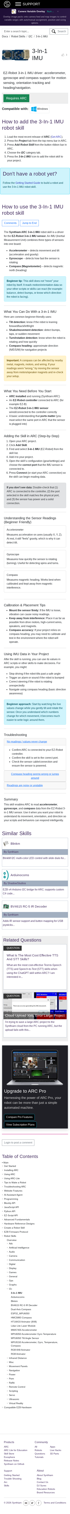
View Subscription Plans (20, 1124)
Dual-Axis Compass (21, 1309)
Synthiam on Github (14, 1464)
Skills (6, 1485)
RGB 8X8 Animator (20, 1349)
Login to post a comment (18, 1142)
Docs (5, 36)
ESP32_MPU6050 (20, 1313)
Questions (40, 1453)
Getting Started (12, 1475)
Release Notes (11, 1460)
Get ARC (56, 136)
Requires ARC (16, 98)
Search (61, 31)
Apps (52, 1446)
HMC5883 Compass (21, 1317)
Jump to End (29, 223)
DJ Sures (41, 1485)
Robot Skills (18, 36)
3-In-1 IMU (16, 1293)
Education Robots (46, 1489)
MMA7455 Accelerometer (24, 1330)
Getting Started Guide (27, 182)
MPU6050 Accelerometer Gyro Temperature (33, 1334)
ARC (6, 1446)
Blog (39, 1478)
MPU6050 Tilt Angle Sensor (25, 1338)
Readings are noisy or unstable (25, 785)
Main (5, 1162)
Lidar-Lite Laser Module (23, 1325)
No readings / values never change (27, 741)
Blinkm (14, 1301)
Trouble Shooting (12, 1478)
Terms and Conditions (55, 1502)
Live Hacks (55, 1450)
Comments (10, 223)
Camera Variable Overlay (31, 11)
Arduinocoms (17, 1297)
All (36, 1446)
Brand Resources (46, 1492)
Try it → (50, 11)
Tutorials (39, 1457)
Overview (11, 1240)
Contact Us (42, 1482)
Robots (38, 1450)
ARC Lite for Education (15, 1450)
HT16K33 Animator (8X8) (24, 1321)
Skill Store (9, 1453)
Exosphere (9, 1457)
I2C (30, 36)
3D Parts (54, 1453)
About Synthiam (45, 1475)
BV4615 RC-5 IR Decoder (24, 1305)
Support (8, 1470)
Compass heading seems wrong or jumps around (35, 776)
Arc (5, 1482)
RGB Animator (18, 1354)
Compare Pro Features (19, 1117)
